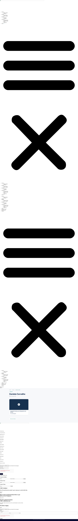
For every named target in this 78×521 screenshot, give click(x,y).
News (4, 21)
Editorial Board (6, 206)
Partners (3, 16)
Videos (3, 183)
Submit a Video (6, 200)
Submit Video (6, 15)
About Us (3, 19)
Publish (3, 14)
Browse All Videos (2, 444)
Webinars (5, 13)
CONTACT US (1, 461)
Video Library (6, 12)
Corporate (5, 17)
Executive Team (6, 205)
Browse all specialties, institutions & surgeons (39, 519)
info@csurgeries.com (2, 434)
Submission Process (2, 446)
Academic (5, 18)
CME (3, 23)
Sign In (3, 385)
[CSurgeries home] (22, 0)
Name (1, 478)
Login (3, 198)
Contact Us (5, 22)
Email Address (12, 478)
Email (1, 507)
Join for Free (2, 386)
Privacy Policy (1, 451)
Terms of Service (2, 459)
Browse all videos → (13, 418)
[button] (39, 103)
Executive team (6, 20)
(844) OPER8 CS (2, 439)
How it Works (6, 187)
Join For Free (4, 210)
